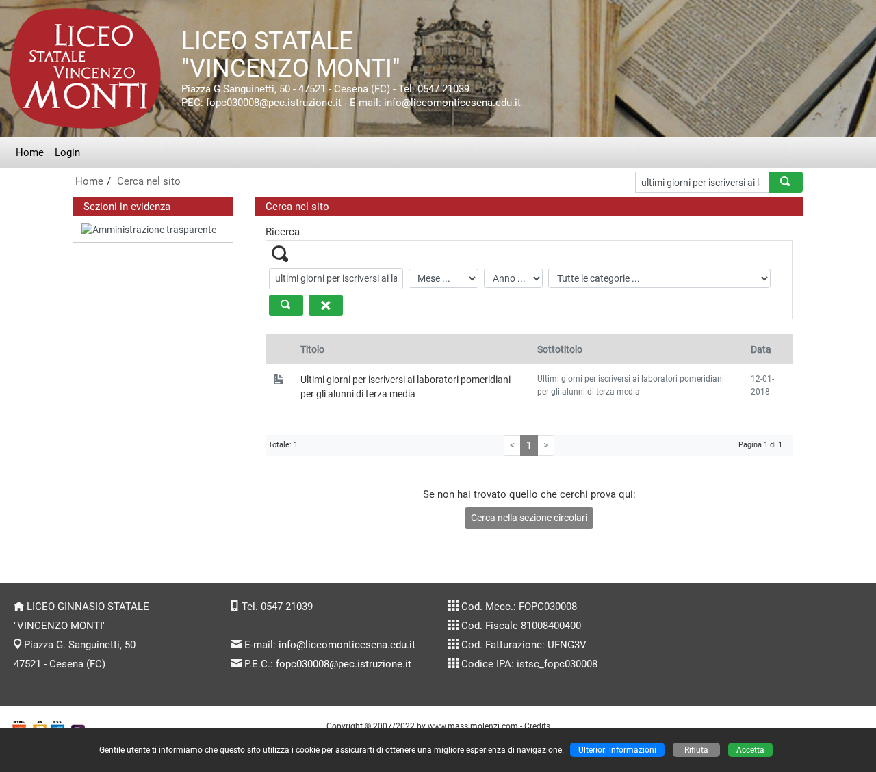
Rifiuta (696, 750)
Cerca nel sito (149, 181)
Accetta (750, 750)
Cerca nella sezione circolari (529, 517)
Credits (537, 726)
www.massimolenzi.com (473, 726)
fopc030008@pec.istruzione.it (343, 664)
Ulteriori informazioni (617, 750)
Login (67, 152)
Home (30, 152)
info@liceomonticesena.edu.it (347, 645)
